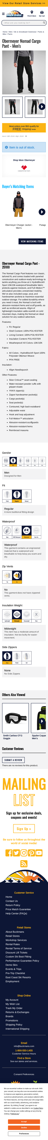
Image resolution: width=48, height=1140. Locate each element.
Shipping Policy (14, 1024)
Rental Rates (13, 944)
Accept (24, 1122)
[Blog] (23, 864)
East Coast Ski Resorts (18, 977)
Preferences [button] (15, 1114)
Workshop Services (16, 940)
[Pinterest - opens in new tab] (31, 853)
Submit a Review (13, 760)
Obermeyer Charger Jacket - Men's (18, 226)
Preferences (24, 1134)
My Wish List (12, 1004)
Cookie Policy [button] (38, 1108)
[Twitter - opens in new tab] (16, 853)
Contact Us (12, 901)
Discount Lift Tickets (16, 952)
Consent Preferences (24, 1074)
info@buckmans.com (24, 1046)
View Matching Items (32, 241)
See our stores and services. (24, 1061)
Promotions (12, 1020)
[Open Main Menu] (4, 14)
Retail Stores (13, 936)
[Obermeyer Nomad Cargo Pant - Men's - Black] (12, 107)
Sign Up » (24, 828)
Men (10, 32)
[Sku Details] (26, 136)
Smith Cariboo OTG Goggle (12, 737)
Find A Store (31, 16)
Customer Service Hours (24, 1054)
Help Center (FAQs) (16, 913)
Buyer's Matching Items (18, 186)
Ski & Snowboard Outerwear (25, 32)
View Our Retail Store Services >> (24, 3)
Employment (12, 981)
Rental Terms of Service (19, 948)
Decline (24, 1128)
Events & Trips (13, 969)
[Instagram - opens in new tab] (23, 853)
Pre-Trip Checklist (15, 973)
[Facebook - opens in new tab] (9, 853)
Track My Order (14, 1008)
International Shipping (17, 1028)
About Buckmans (15, 931)
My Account (12, 999)
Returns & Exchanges (17, 1012)
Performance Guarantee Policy (22, 960)
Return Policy (13, 905)
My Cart (42, 16)
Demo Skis (11, 964)
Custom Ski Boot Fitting (18, 956)
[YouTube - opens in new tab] (39, 853)
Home (5, 32)
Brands (9, 1016)
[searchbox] (44, 23)
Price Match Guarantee (18, 909)
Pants (10, 34)
